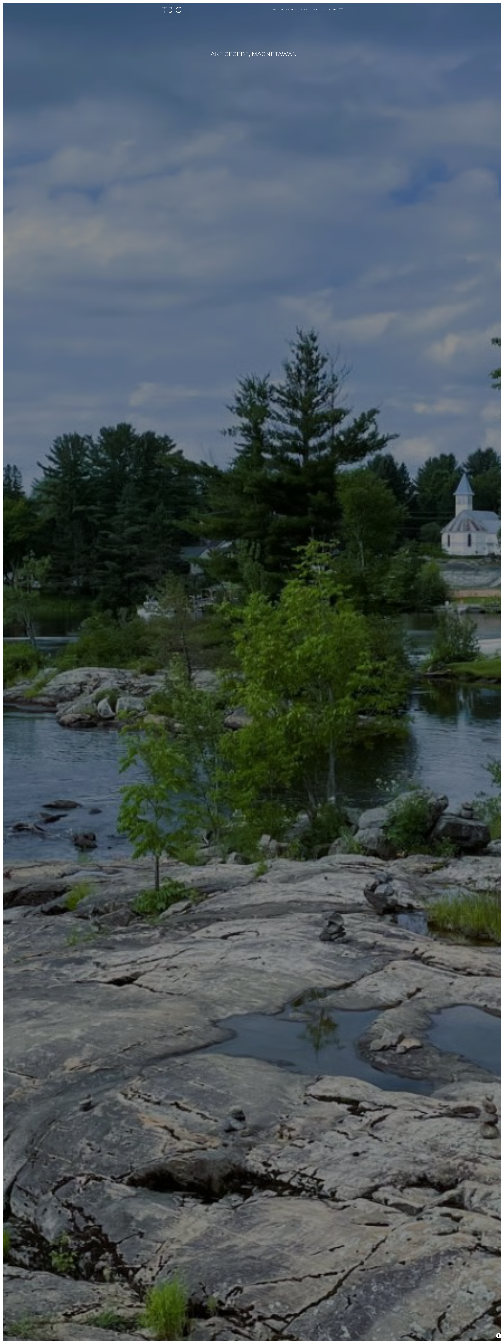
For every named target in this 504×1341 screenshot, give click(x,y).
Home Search (289, 10)
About (332, 10)
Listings (304, 10)
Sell (323, 10)
